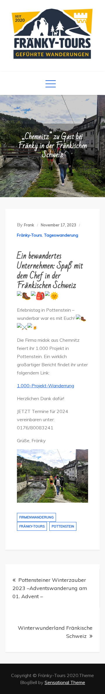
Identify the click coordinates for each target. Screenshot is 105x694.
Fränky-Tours (29, 235)
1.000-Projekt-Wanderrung (45, 385)
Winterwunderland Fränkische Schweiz (55, 631)
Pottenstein (63, 526)
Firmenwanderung (36, 517)
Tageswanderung (61, 235)
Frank (29, 225)
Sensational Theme (65, 682)
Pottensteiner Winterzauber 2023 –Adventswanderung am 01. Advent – (50, 588)
